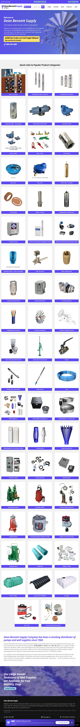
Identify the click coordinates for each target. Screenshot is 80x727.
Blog (62, 7)
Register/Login (73, 1)
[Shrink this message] (71, 722)
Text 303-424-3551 (63, 722)
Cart (76, 7)
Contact (69, 7)
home (49, 7)
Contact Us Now (10, 688)
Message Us (46, 717)
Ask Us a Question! (40, 1)
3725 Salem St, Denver (68, 717)
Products (27, 7)
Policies (56, 7)
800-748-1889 (10, 717)
